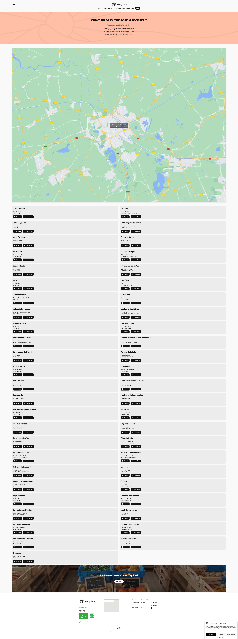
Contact (137, 8)
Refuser (221, 634)
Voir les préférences (231, 634)
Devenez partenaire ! (84, 621)
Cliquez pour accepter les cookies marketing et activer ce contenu (119, 125)
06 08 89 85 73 (82, 611)
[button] (235, 623)
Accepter (211, 634)
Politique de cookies (220, 637)
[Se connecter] (14, 4)
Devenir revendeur (119, 581)
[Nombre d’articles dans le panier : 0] (224, 4)
